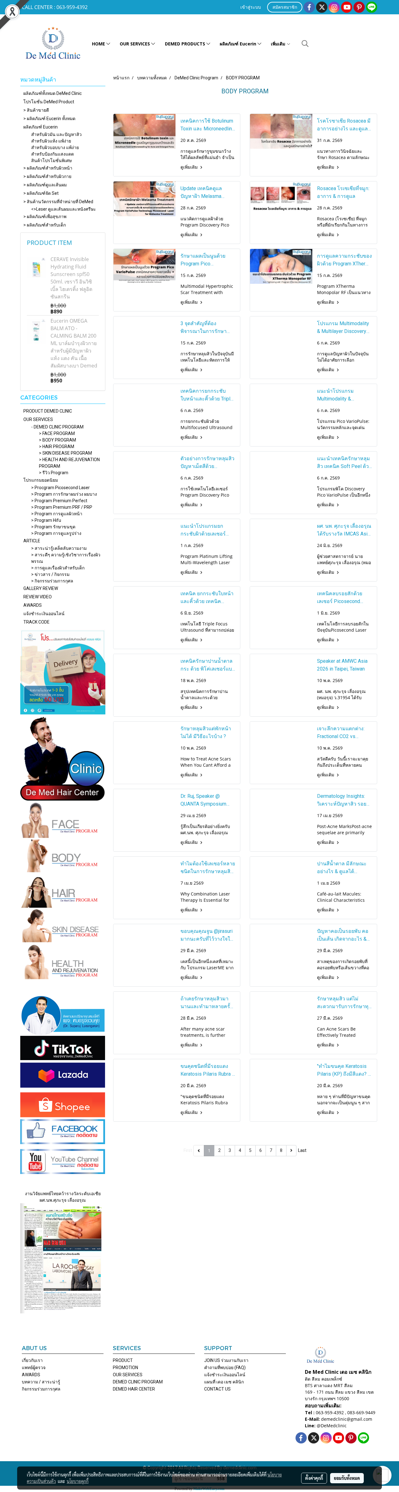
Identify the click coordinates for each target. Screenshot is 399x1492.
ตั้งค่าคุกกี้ (314, 1478)
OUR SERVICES (135, 44)
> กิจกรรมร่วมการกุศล (52, 580)
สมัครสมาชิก (284, 7)
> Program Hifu (46, 520)
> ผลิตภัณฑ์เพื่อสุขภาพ (44, 216)
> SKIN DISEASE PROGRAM (65, 453)
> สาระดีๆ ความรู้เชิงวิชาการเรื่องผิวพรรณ (65, 558)
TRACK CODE (36, 622)
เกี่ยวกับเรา (32, 1360)
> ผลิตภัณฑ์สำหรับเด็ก (44, 224)
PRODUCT (123, 1360)
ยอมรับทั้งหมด (347, 1478)
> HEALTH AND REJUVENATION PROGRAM (69, 463)
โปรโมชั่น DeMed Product (48, 101)
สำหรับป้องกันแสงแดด (52, 154)
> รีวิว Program (53, 472)
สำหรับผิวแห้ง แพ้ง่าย (51, 140)
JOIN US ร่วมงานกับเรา (226, 1360)
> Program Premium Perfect (59, 500)
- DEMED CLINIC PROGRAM (57, 426)
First (188, 1150)
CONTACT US (217, 1389)
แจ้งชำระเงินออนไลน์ (44, 613)
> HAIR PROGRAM (56, 446)
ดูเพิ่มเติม (189, 167)
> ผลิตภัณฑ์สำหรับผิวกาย (47, 176)
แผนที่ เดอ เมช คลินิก (224, 1381)
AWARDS (32, 605)
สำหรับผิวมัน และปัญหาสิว (56, 134)
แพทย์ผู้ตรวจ (34, 1367)
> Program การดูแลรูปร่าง (56, 533)
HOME (99, 44)
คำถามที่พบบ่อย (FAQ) (225, 1367)
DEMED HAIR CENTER (134, 1389)
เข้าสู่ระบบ (250, 7)
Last (302, 1150)
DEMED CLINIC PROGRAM (138, 1381)
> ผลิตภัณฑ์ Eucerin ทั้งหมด (49, 118)
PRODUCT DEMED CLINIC (47, 411)
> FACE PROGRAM (57, 433)
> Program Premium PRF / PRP (61, 507)
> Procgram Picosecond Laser (60, 487)
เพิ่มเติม (278, 44)
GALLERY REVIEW (40, 588)
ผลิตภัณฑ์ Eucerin (238, 44)
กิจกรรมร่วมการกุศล (41, 1389)
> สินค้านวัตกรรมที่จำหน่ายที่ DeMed (58, 201)
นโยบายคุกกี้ (78, 1481)
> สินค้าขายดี (36, 110)
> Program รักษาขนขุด (53, 526)
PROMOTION (125, 1367)
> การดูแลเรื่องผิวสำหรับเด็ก (57, 567)
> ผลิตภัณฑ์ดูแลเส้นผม (45, 184)
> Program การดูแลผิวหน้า (56, 513)
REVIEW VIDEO (37, 596)
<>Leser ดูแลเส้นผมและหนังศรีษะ (63, 209)
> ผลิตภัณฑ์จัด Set (41, 193)
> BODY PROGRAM (57, 439)
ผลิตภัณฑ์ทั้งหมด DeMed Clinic (52, 93)
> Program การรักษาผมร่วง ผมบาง (64, 494)
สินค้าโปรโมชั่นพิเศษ (51, 160)
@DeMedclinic (332, 1426)
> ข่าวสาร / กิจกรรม (50, 574)
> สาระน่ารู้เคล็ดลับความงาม (59, 548)
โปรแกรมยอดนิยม (40, 480)
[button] (305, 43)
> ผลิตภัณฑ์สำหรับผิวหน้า (47, 168)
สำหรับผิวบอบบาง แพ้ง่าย (55, 147)
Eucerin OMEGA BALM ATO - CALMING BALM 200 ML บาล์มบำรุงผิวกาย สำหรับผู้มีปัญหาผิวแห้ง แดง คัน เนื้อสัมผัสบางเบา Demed (73, 343)
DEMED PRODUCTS (185, 44)
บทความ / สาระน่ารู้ (41, 1381)
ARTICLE (31, 540)
